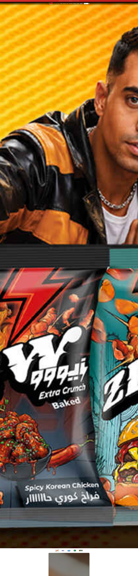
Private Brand (70, 3)
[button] (0, 274)
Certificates (74, 3)
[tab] (57, 550)
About (61, 3)
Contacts (78, 3)
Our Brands (64, 3)
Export (67, 3)
